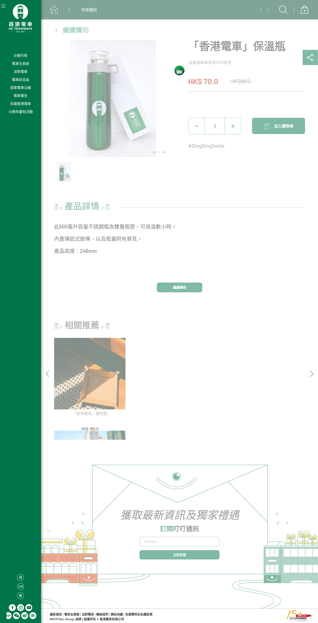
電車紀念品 (20, 80)
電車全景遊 (20, 64)
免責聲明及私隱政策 (139, 614)
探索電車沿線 (20, 88)
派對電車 (20, 72)
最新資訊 (56, 614)
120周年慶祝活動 (20, 112)
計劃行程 (20, 56)
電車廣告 (20, 96)
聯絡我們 (102, 614)
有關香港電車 (20, 104)
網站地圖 (117, 614)
